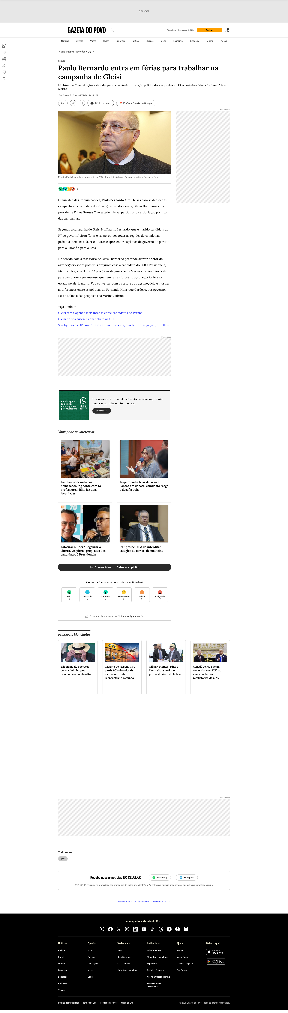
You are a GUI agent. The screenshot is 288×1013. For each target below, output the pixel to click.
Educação (63, 977)
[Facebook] (110, 929)
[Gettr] (177, 929)
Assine (180, 950)
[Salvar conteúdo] (82, 103)
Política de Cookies (108, 1003)
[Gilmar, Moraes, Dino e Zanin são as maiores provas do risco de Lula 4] (166, 652)
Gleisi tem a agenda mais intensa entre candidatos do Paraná (100, 313)
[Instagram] (127, 929)
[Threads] (160, 929)
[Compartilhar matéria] (73, 103)
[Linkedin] (135, 929)
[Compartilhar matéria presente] (4, 59)
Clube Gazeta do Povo (127, 970)
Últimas (79, 41)
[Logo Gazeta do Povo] (87, 30)
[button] (114, 617)
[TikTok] (152, 929)
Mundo (210, 41)
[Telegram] (169, 929)
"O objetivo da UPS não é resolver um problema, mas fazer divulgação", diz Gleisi (114, 325)
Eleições (149, 41)
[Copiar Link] (4, 52)
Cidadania (195, 41)
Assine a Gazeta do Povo (158, 977)
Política (135, 41)
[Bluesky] (186, 929)
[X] (118, 929)
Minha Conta (183, 957)
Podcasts (62, 983)
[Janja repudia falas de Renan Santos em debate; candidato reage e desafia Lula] (144, 459)
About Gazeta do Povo (157, 957)
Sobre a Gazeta (154, 950)
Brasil (60, 957)
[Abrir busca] (112, 30)
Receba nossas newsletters (154, 985)
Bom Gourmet (123, 957)
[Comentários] (63, 103)
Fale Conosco (183, 970)
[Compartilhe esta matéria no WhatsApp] (4, 46)
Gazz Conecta (123, 963)
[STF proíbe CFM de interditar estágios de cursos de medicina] (144, 524)
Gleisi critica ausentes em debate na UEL (86, 319)
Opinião (91, 957)
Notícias (65, 41)
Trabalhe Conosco (155, 970)
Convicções (93, 963)
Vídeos (223, 41)
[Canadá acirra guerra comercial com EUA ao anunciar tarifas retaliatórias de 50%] (210, 652)
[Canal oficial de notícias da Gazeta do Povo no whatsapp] (102, 929)
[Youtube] (144, 929)
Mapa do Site (127, 1003)
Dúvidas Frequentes (186, 963)
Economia (178, 41)
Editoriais (120, 41)
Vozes (93, 41)
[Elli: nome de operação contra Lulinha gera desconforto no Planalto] (78, 652)
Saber (106, 41)
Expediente (152, 963)
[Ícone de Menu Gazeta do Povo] (60, 30)
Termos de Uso (89, 1003)
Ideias (163, 41)
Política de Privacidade (68, 1003)
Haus (119, 950)
